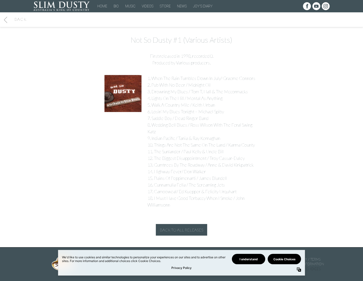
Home (102, 6)
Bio (116, 6)
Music (130, 6)
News (182, 6)
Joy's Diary (203, 6)
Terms (315, 259)
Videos (147, 6)
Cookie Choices (307, 269)
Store (165, 6)
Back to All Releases (181, 229)
